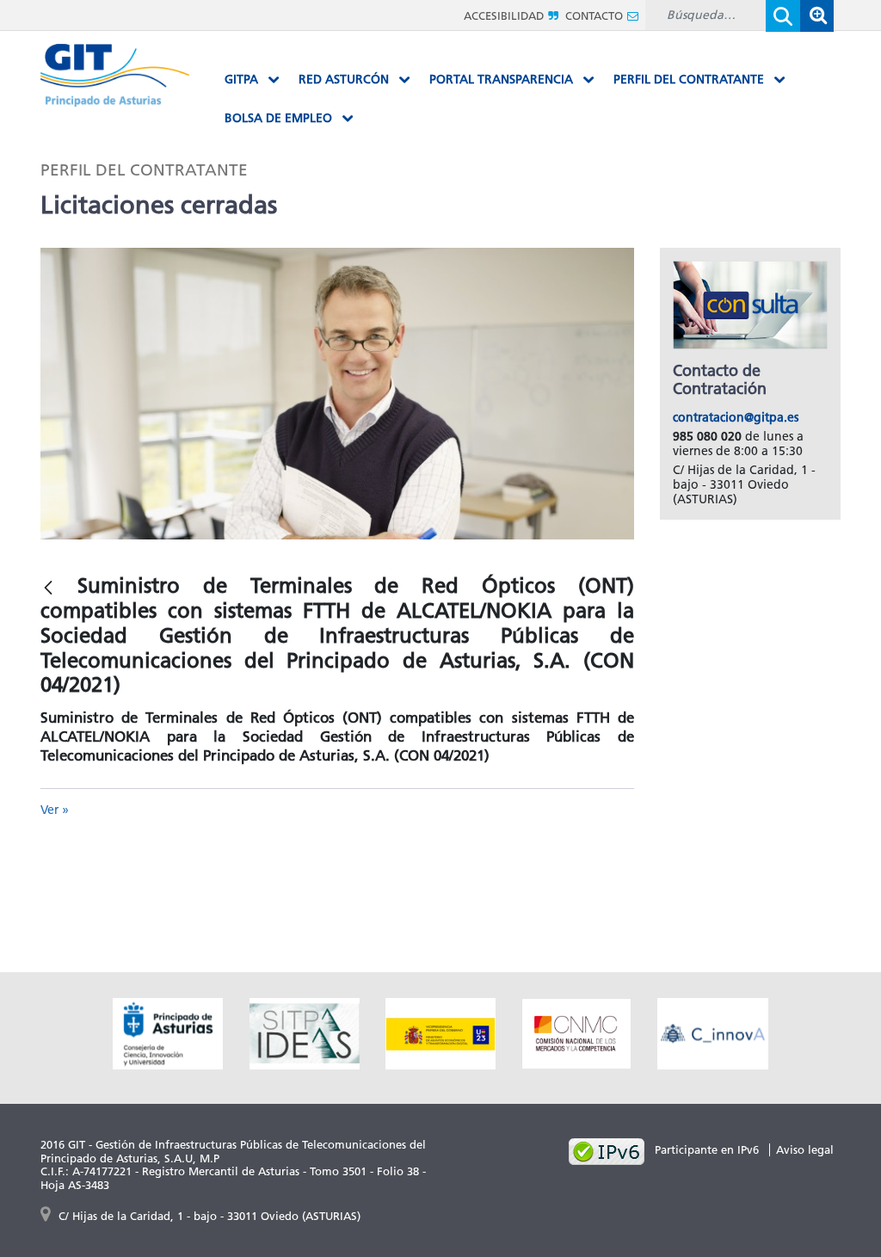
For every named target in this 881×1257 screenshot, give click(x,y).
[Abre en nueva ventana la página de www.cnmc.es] (576, 1032)
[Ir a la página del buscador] (816, 15)
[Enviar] (783, 16)
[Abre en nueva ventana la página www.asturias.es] (168, 1032)
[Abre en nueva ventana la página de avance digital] (440, 1032)
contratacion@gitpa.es (735, 417)
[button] (816, 16)
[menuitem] (252, 80)
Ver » (54, 810)
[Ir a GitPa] (114, 73)
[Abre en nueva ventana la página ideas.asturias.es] (305, 1032)
